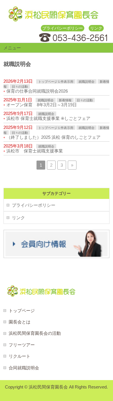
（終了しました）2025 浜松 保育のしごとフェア (53, 137)
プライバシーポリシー (62, 28)
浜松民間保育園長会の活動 (35, 333)
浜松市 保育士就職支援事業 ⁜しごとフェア (48, 118)
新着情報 (65, 100)
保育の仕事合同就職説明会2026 (39, 91)
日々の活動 (20, 86)
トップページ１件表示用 (55, 81)
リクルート (19, 356)
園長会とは (19, 321)
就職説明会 (86, 81)
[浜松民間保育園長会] (53, 16)
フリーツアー (22, 344)
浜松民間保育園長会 (48, 386)
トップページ (22, 310)
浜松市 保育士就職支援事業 (34, 150)
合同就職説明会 (24, 367)
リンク (96, 28)
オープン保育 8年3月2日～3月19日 (41, 104)
